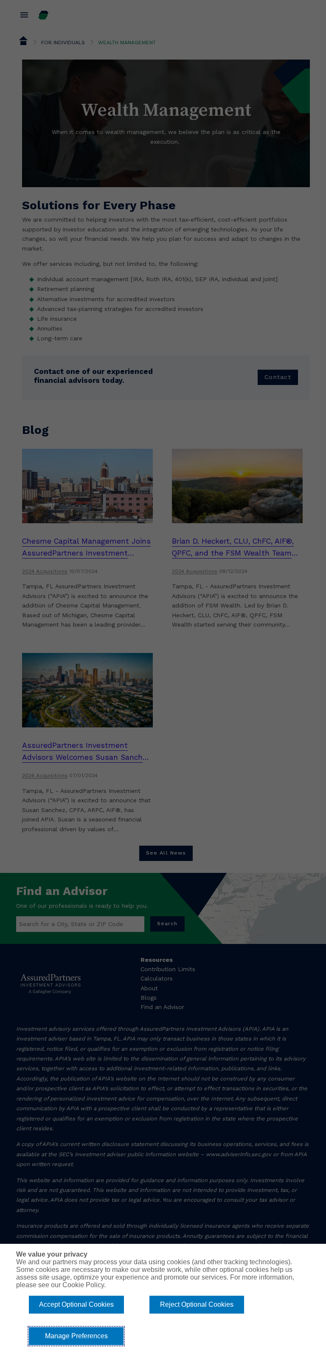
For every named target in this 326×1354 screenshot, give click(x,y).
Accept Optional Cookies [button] (76, 1304)
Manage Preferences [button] (76, 1336)
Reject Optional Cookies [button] (196, 1304)
